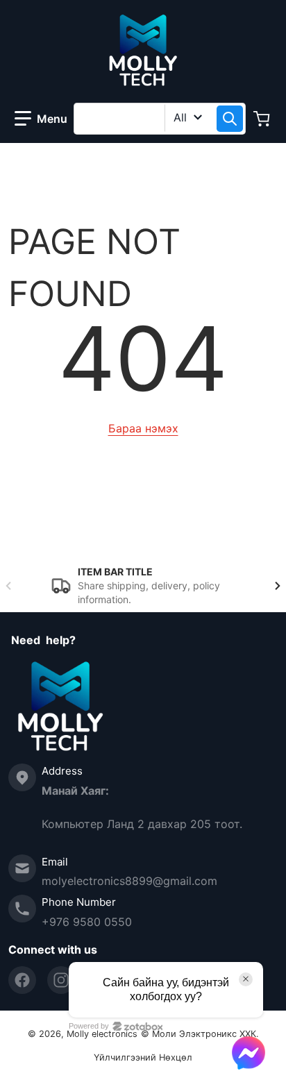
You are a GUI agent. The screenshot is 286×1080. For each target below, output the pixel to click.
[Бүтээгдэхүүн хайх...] (230, 119)
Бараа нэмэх (143, 428)
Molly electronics (102, 1034)
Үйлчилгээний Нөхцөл (143, 1057)
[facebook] (22, 980)
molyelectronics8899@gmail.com (129, 881)
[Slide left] (8, 585)
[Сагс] (263, 118)
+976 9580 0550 (87, 922)
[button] (41, 118)
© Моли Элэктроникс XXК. (200, 1034)
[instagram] (61, 980)
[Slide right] (277, 585)
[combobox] (160, 119)
